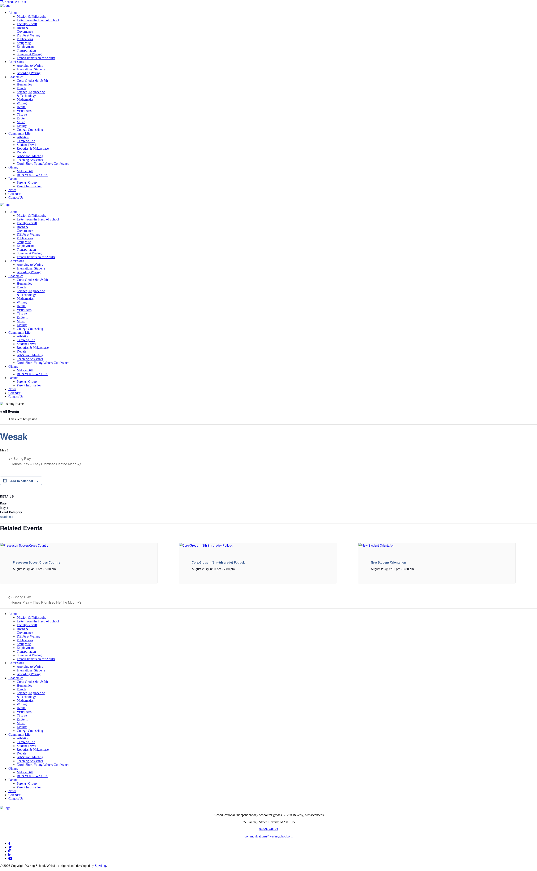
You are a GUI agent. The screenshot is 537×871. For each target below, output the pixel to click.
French (21, 88)
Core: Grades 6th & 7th (32, 80)
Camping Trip (26, 141)
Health (21, 107)
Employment (25, 46)
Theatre (22, 114)
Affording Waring (28, 73)
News (12, 190)
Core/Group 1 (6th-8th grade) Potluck (218, 562)
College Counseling (30, 129)
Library (22, 126)
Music (21, 122)
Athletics (23, 137)
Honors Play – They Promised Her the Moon (45, 463)
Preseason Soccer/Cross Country (36, 562)
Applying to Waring (30, 65)
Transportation (26, 50)
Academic (6, 517)
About (12, 12)
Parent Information (29, 186)
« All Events (9, 411)
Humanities (24, 84)
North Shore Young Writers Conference (43, 163)
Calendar (14, 194)
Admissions (16, 62)
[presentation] (24, 545)
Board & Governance (25, 29)
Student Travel (26, 144)
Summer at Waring (29, 54)
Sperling (100, 865)
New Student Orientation (388, 562)
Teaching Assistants (30, 160)
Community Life (19, 133)
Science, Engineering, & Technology (31, 93)
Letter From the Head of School (38, 20)
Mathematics (25, 99)
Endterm (22, 118)
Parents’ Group (27, 182)
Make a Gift (25, 171)
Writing (22, 103)
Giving (13, 167)
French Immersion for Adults (36, 58)
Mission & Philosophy (31, 16)
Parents (13, 178)
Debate (21, 152)
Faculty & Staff (27, 24)
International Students (31, 69)
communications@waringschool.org (268, 836)
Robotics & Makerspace (33, 148)
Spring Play (21, 458)
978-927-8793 (268, 829)
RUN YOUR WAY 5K (32, 175)
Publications (25, 39)
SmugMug (24, 43)
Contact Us (15, 197)
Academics (15, 77)
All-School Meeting (30, 156)
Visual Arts (24, 111)
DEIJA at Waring (28, 35)
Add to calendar (21, 481)
